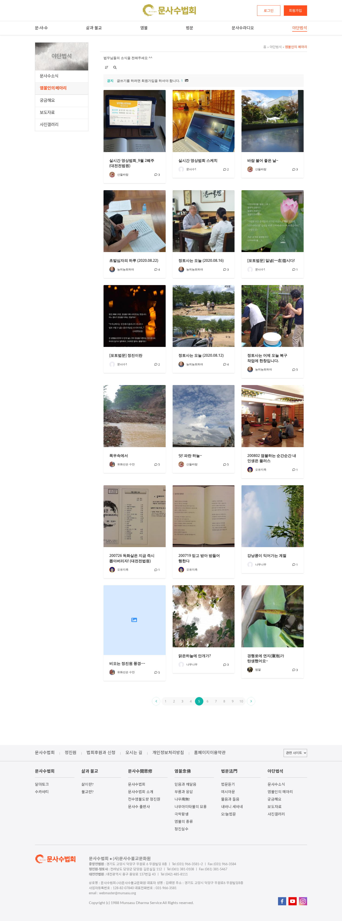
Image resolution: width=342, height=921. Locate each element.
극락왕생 (181, 814)
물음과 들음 (230, 799)
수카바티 (42, 792)
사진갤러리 (49, 125)
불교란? (87, 792)
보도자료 (47, 113)
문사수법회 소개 (140, 792)
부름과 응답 (183, 792)
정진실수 (181, 829)
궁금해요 (47, 101)
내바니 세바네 (232, 807)
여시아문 (228, 792)
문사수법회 (136, 784)
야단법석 (274, 47)
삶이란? (87, 784)
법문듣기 (228, 784)
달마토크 (42, 784)
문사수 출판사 (139, 807)
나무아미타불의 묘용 (190, 807)
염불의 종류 (183, 822)
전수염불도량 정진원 (144, 799)
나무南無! (182, 799)
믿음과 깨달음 (185, 784)
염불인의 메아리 (53, 88)
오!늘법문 (228, 814)
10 (241, 701)
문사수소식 (49, 76)
